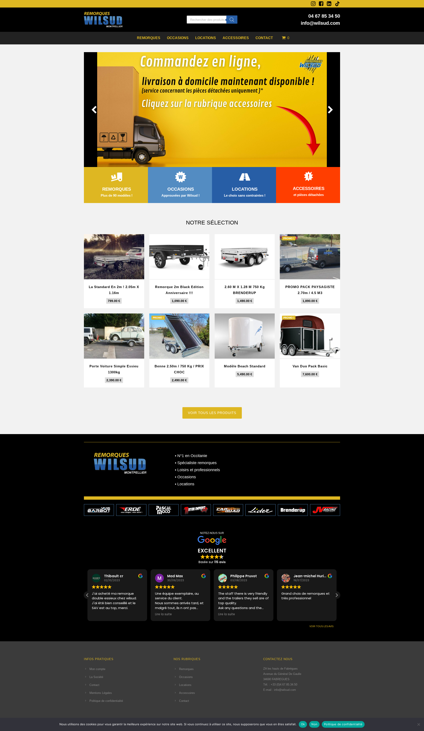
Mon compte (97, 669)
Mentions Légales (100, 693)
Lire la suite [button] (163, 614)
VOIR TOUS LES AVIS (321, 626)
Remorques (148, 38)
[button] (336, 595)
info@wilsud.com (320, 23)
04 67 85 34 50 (324, 16)
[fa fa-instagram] (313, 3)
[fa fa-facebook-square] (321, 3)
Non (314, 724)
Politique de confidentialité (106, 701)
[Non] (418, 724)
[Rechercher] (231, 19)
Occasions (178, 38)
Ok (303, 724)
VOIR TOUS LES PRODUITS (212, 413)
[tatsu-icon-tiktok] (337, 3)
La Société (96, 677)
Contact (264, 38)
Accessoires (236, 38)
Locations (205, 38)
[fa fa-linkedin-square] (329, 3)
